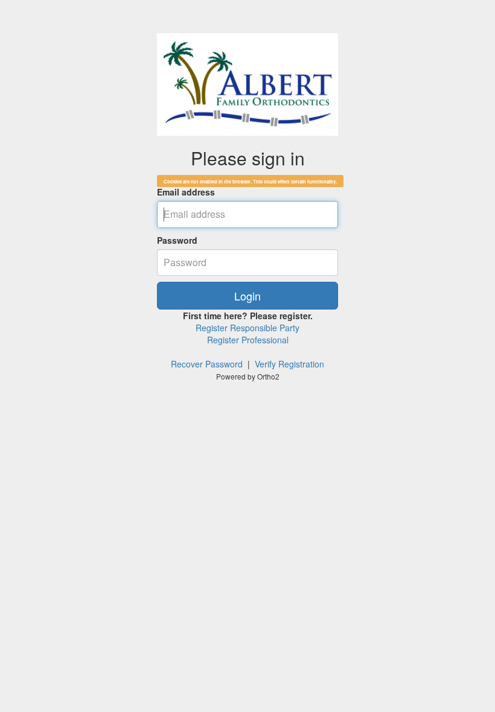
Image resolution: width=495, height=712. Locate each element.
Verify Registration (289, 364)
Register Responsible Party (247, 328)
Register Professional (248, 340)
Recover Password (207, 364)
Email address (186, 192)
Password (177, 240)
